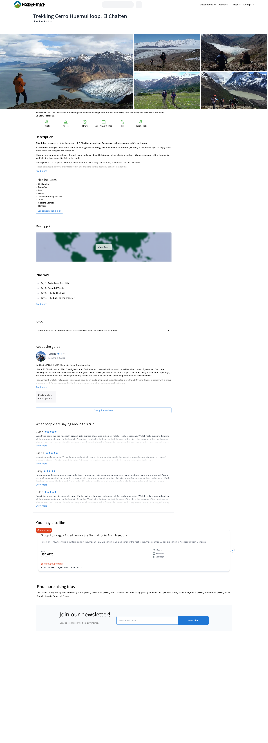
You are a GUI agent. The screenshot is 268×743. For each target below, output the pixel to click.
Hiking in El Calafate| (114, 592)
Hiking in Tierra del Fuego (56, 596)
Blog (136, 656)
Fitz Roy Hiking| (134, 592)
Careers (63, 677)
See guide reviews (103, 410)
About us (63, 656)
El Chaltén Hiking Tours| (49, 592)
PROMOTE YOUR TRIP (186, 655)
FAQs (99, 669)
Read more (41, 170)
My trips (247, 4)
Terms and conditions (106, 676)
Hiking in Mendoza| (208, 592)
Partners (63, 663)
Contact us (101, 662)
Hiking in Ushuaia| (94, 592)
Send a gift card (66, 684)
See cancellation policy (49, 210)
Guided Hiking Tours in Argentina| (181, 592)
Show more (41, 445)
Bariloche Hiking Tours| (73, 592)
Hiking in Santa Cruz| (153, 592)
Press (62, 670)
